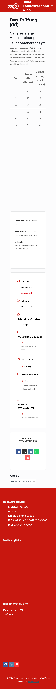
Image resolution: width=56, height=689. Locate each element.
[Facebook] (5, 664)
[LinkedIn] (30, 451)
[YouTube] (16, 664)
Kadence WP (33, 681)
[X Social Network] (24, 451)
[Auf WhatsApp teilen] (36, 451)
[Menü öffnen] (51, 6)
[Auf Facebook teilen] (18, 451)
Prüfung (27, 366)
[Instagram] (11, 664)
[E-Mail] (27, 457)
